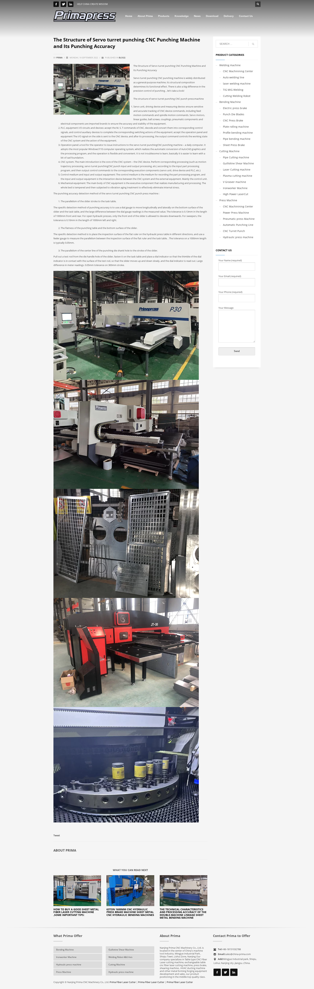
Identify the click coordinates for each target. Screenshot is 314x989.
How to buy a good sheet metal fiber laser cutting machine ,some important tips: (76, 912)
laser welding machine (237, 83)
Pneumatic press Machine (239, 219)
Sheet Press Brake (234, 145)
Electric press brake (235, 108)
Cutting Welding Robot (236, 96)
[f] (56, 4)
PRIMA (59, 57)
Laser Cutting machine (236, 169)
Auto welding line (233, 77)
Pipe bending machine (236, 139)
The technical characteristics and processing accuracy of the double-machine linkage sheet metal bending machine (183, 913)
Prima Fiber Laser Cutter (123, 982)
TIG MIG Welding (233, 89)
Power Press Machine (236, 212)
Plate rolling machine (236, 126)
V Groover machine (234, 182)
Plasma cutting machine (237, 175)
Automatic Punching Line (238, 225)
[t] (63, 4)
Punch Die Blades (233, 114)
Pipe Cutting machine (236, 157)
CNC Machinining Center (238, 71)
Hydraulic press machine (238, 237)
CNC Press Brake (233, 120)
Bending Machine (230, 102)
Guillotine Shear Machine (238, 163)
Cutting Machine (229, 151)
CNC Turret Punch (234, 231)
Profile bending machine (238, 132)
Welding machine (230, 65)
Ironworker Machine (235, 188)
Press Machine (228, 200)
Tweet (56, 835)
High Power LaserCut (235, 194)
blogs (122, 57)
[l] (70, 4)
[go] (253, 44)
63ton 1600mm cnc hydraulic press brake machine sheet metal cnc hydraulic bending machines (130, 912)
